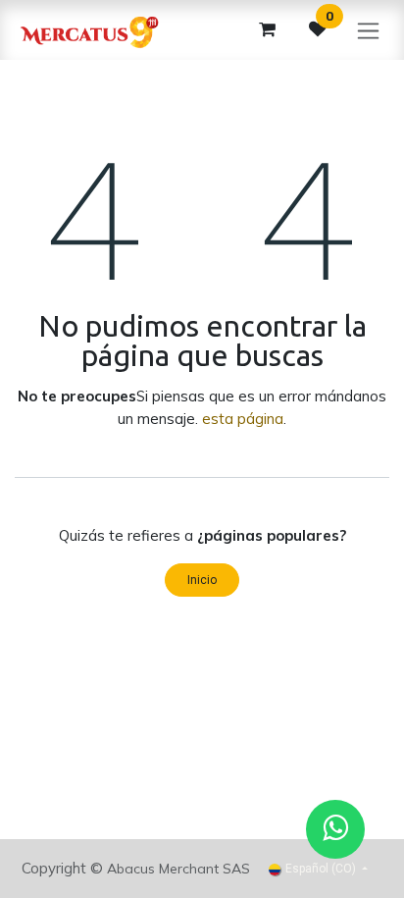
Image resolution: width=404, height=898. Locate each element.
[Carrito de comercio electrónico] (266, 29)
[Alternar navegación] (368, 30)
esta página (242, 418)
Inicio (202, 580)
